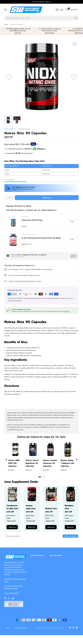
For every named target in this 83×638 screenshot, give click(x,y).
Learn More (18, 33)
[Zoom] (75, 44)
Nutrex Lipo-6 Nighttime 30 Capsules (32, 463)
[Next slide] (76, 459)
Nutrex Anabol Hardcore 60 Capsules (50, 463)
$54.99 (63, 470)
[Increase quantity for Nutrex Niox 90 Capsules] (12, 197)
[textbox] (33, 536)
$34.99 (46, 470)
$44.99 (24, 226)
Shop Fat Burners (49, 33)
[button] (41, 153)
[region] (41, 230)
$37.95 (29, 244)
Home (6, 24)
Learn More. (67, 311)
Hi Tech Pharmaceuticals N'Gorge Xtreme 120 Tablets (41, 238)
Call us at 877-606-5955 (11, 593)
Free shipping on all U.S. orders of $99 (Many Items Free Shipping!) (30, 269)
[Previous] (8, 76)
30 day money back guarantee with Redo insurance (25, 281)
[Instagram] (10, 598)
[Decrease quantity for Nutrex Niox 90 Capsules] (6, 197)
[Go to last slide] (6, 459)
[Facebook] (6, 598)
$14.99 (11, 470)
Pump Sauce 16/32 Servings (32, 220)
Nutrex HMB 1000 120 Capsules (13, 463)
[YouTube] (13, 598)
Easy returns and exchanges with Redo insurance (24, 275)
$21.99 (28, 470)
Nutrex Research (9, 129)
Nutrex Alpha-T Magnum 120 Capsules (67, 463)
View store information (73, 256)
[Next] (74, 76)
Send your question (70, 536)
